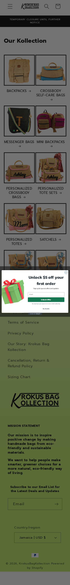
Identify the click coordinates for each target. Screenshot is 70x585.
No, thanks (46, 309)
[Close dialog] (66, 272)
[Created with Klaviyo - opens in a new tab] (35, 314)
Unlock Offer (46, 299)
